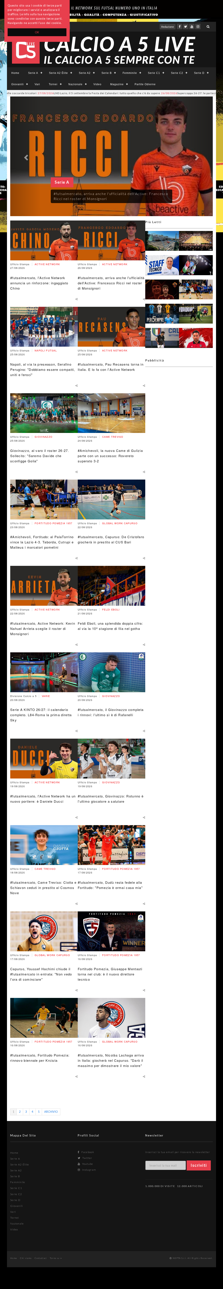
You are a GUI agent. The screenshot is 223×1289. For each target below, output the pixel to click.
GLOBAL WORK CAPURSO (52, 955)
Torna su (55, 1258)
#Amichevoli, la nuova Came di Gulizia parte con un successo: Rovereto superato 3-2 (110, 455)
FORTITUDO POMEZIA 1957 (54, 523)
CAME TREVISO (45, 868)
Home (15, 73)
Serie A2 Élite (58, 73)
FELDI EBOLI (111, 609)
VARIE (46, 696)
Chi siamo (26, 1258)
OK (37, 32)
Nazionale (75, 84)
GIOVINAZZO (43, 436)
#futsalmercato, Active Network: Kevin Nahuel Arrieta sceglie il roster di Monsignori (42, 628)
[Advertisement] (179, 537)
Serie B (106, 73)
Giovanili (17, 84)
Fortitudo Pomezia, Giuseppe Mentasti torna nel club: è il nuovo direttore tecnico (110, 974)
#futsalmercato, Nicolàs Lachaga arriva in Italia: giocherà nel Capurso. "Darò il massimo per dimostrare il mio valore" (111, 1060)
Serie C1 (154, 73)
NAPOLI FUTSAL (46, 350)
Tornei (53, 84)
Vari (37, 84)
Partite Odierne (145, 84)
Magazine (117, 84)
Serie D (199, 73)
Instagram (88, 1169)
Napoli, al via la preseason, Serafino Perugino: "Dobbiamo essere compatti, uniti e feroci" (42, 369)
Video (97, 84)
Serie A (33, 73)
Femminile (130, 73)
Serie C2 (177, 73)
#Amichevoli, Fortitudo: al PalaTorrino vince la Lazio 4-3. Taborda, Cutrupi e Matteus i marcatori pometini (42, 542)
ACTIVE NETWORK (47, 264)
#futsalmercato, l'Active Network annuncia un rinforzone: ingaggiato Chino (39, 282)
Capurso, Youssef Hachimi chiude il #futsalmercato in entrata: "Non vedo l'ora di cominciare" (41, 974)
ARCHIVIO (51, 1111)
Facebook (87, 1152)
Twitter (86, 1158)
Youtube (87, 1163)
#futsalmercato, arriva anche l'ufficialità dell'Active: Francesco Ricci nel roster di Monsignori (111, 282)
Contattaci (41, 1258)
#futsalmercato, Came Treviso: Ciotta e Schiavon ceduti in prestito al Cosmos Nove (43, 887)
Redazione (167, 26)
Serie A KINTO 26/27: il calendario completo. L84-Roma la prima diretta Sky (41, 714)
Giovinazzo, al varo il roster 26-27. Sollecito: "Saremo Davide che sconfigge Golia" (39, 455)
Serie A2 (85, 73)
